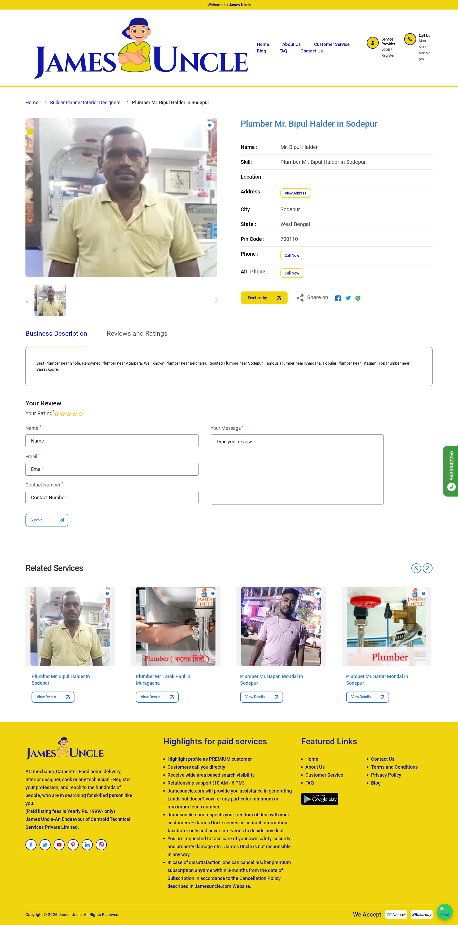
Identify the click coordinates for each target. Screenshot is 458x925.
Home (263, 44)
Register (388, 55)
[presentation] (26, 300)
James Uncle (70, 914)
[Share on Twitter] (348, 297)
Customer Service (332, 44)
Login (385, 49)
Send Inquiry (257, 297)
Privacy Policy (386, 775)
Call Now (292, 255)
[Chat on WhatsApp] (445, 912)
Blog (261, 51)
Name (33, 428)
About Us (291, 44)
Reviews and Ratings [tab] (137, 333)
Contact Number (44, 485)
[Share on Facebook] (338, 297)
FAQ (283, 51)
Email (32, 456)
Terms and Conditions (394, 767)
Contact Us (312, 51)
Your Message (227, 428)
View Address (295, 193)
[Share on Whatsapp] (357, 297)
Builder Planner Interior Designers (85, 102)
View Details (46, 696)
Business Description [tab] (56, 333)
